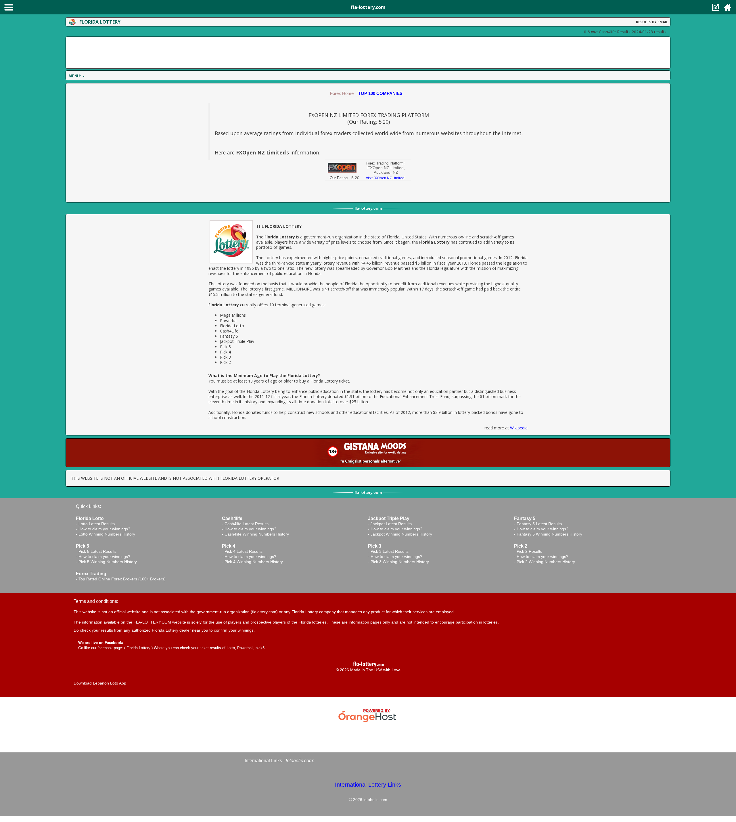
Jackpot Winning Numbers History (401, 534)
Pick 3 (225, 357)
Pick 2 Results (529, 551)
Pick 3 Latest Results (390, 551)
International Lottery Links (368, 784)
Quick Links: (88, 506)
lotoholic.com (299, 760)
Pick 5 (225, 346)
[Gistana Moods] (368, 452)
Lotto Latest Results (96, 523)
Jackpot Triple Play (237, 341)
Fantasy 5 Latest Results (539, 523)
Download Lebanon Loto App (100, 683)
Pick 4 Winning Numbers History (254, 561)
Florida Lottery (138, 648)
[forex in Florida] (342, 167)
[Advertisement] (368, 53)
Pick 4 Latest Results (243, 551)
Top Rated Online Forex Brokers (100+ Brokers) (122, 579)
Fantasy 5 (229, 336)
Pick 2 (225, 362)
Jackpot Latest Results (391, 523)
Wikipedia (519, 428)
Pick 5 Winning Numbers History (107, 561)
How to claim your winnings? (104, 529)
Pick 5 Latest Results (97, 551)
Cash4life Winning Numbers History (257, 534)
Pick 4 (225, 352)
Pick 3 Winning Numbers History (400, 561)
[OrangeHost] (368, 714)
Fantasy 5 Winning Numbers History (549, 534)
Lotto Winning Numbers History (106, 534)
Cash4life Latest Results (247, 523)
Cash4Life (229, 331)
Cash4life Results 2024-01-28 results (626, 32)
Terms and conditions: (96, 601)
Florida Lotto (232, 325)
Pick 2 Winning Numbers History (546, 561)
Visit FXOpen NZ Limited (385, 177)
